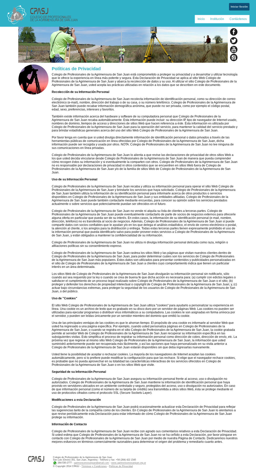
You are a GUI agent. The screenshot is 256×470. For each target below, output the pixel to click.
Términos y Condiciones (94, 466)
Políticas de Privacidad (121, 466)
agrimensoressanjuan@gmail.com (91, 463)
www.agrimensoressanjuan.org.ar (128, 463)
